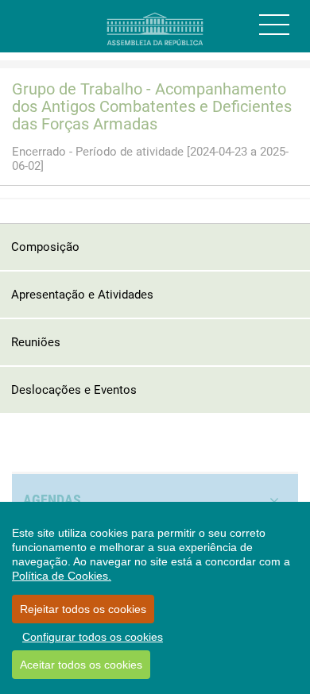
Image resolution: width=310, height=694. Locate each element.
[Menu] (274, 24)
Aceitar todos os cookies (81, 664)
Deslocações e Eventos (74, 390)
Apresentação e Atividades (82, 294)
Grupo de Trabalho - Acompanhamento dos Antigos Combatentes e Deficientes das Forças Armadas (152, 106)
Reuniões (35, 342)
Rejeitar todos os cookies (83, 609)
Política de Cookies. (61, 575)
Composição (45, 247)
